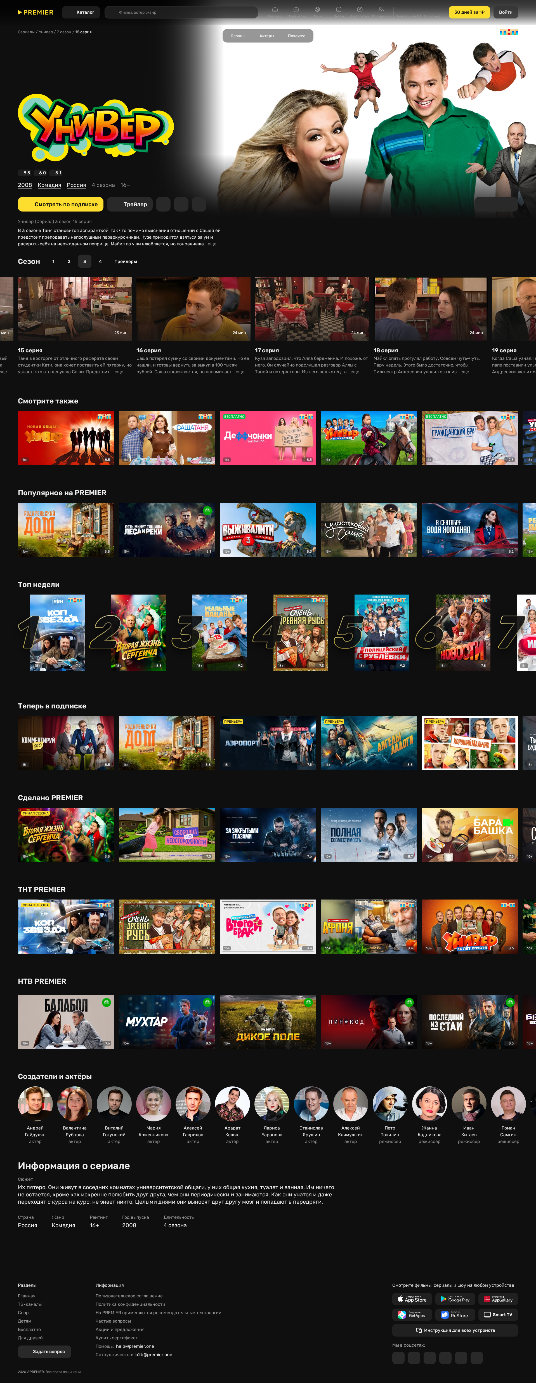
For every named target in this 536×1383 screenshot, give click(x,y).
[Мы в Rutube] (461, 1358)
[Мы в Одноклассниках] (430, 1358)
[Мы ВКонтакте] (414, 1358)
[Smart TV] (498, 1315)
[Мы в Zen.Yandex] (445, 1358)
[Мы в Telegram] (398, 1358)
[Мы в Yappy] (477, 1358)
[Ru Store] (455, 1315)
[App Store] (412, 1299)
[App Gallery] (498, 1299)
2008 (25, 185)
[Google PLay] (455, 1299)
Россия (76, 185)
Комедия (49, 185)
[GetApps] (412, 1315)
